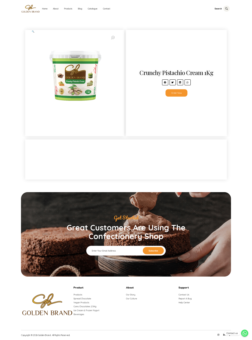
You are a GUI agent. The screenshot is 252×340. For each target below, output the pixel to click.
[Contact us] (244, 333)
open (112, 37)
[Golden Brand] (47, 304)
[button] (165, 82)
